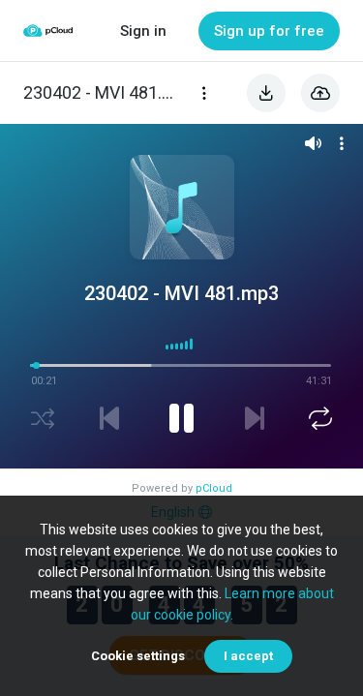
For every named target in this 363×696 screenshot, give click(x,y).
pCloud (214, 488)
